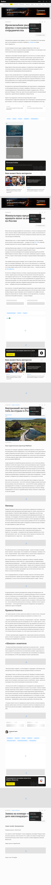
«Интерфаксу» (10, 269)
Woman (39, 4)
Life (36, 4)
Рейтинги (16, 4)
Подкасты (28, 4)
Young (47, 4)
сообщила (31, 42)
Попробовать (32, 30)
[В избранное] (23, 106)
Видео (32, 4)
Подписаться (9, 168)
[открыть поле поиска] (47, 2)
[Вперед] (48, 109)
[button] (50, 2)
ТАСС (36, 242)
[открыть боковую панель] (44, 2)
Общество (8, 187)
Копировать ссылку (41, 35)
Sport (43, 4)
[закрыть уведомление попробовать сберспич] (40, 25)
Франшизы (21, 4)
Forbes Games (7, 4)
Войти (39, 1)
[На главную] (3, 1)
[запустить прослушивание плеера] (40, 22)
